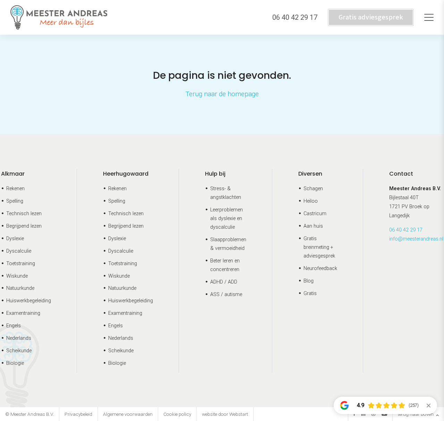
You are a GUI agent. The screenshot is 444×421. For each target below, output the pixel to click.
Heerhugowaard (125, 174)
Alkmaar (13, 174)
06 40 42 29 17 (405, 230)
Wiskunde (17, 276)
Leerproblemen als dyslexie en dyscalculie (226, 218)
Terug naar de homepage (222, 94)
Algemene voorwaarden (128, 414)
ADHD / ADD (223, 282)
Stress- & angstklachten (225, 193)
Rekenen (15, 189)
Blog (309, 281)
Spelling (14, 201)
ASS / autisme (226, 294)
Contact (401, 174)
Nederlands (18, 338)
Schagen (313, 189)
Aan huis (313, 226)
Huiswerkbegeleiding (28, 301)
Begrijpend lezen (24, 226)
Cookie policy (177, 414)
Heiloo (311, 201)
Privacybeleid (78, 414)
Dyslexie (15, 239)
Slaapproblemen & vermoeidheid (228, 244)
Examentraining (23, 313)
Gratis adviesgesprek (371, 17)
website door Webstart (225, 414)
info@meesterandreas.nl (416, 239)
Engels (13, 326)
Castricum (315, 214)
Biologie (15, 363)
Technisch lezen (24, 214)
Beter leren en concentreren (225, 265)
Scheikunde (19, 351)
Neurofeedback (320, 268)
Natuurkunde (20, 288)
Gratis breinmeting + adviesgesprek (319, 247)
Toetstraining (20, 264)
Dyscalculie (18, 251)
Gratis (310, 293)
